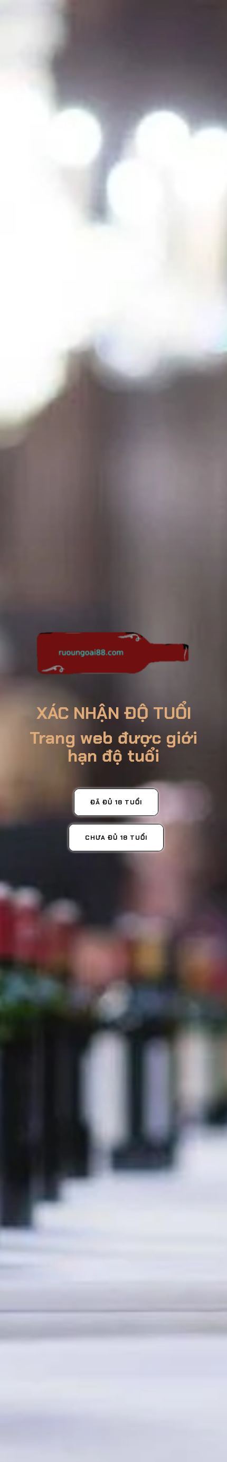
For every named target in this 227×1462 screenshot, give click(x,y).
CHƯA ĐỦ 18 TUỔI (116, 837)
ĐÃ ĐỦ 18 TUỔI (116, 802)
